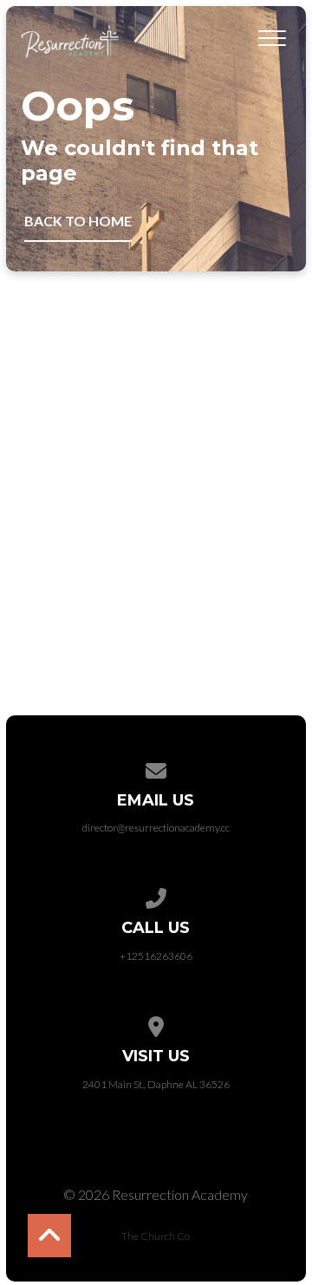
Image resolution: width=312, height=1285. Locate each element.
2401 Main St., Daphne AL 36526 (156, 1084)
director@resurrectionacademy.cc (156, 827)
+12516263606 (156, 955)
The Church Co (155, 1236)
